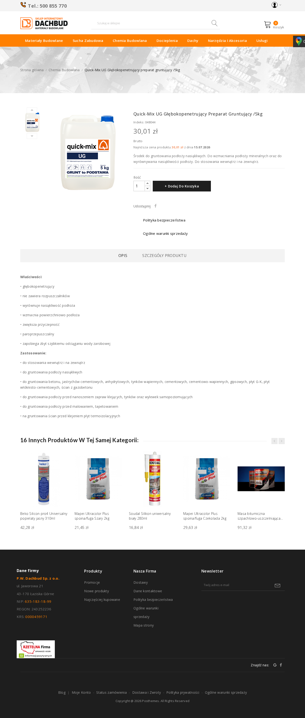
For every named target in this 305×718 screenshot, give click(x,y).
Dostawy (140, 582)
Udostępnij (156, 206)
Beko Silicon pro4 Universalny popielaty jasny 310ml (43, 516)
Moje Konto (81, 692)
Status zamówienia (111, 692)
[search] (214, 23)
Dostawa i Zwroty (146, 692)
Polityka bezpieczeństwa (153, 599)
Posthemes (150, 701)
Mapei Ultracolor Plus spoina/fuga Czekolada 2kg (204, 516)
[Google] (275, 665)
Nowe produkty (96, 591)
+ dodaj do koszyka (182, 186)
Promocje (92, 582)
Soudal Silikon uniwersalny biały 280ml (150, 516)
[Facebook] (281, 665)
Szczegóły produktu (164, 255)
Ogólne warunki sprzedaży (145, 612)
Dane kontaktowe (147, 591)
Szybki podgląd (60, 462)
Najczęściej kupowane (102, 599)
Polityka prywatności (182, 692)
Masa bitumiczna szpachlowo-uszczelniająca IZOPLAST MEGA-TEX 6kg (259, 516)
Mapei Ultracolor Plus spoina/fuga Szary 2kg (92, 516)
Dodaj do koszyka (61, 506)
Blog (62, 692)
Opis (122, 255)
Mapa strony (143, 625)
